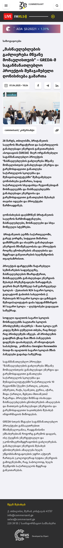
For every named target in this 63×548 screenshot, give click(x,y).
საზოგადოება (12, 41)
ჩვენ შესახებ (16, 504)
